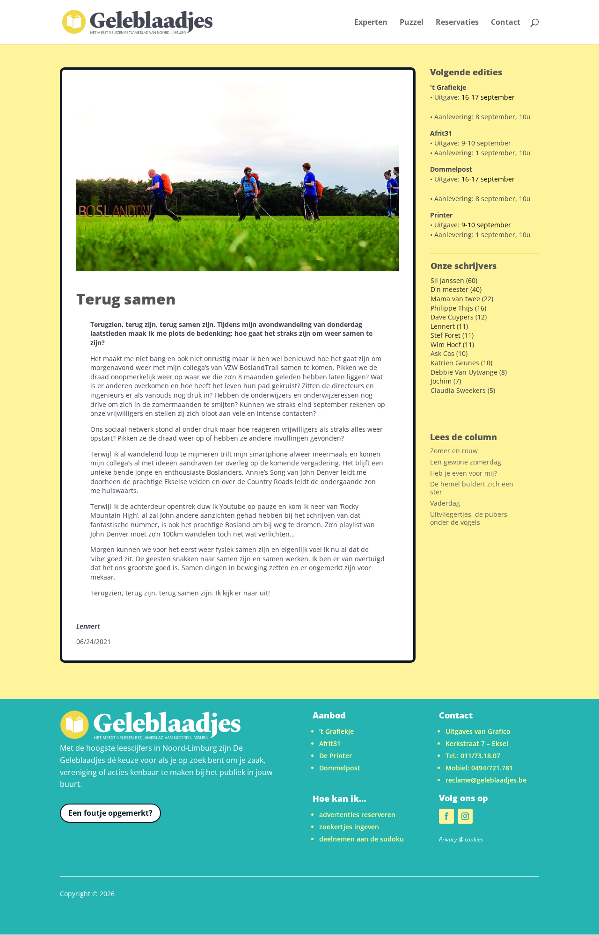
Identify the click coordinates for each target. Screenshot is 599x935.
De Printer (335, 755)
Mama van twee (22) (462, 298)
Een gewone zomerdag (465, 461)
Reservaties (457, 23)
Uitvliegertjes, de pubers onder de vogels (468, 518)
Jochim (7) (446, 381)
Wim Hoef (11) (452, 344)
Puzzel (412, 23)
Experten (370, 23)
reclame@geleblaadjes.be (486, 780)
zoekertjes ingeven (349, 826)
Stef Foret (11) (452, 335)
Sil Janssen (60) (454, 280)
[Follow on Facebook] (446, 816)
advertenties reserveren (357, 814)
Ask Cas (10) (449, 353)
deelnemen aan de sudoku (361, 838)
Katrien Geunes (455, 362)
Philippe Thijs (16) (458, 308)
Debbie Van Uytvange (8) (469, 372)
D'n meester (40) (456, 289)
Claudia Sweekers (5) (463, 390)
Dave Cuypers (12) (459, 316)
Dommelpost (339, 767)
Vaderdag (445, 503)
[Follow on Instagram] (465, 816)
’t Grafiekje (336, 731)
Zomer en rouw (454, 450)
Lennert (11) (449, 326)
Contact (505, 23)
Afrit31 (330, 743)
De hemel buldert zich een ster (471, 487)
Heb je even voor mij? (463, 473)
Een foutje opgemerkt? (110, 813)
